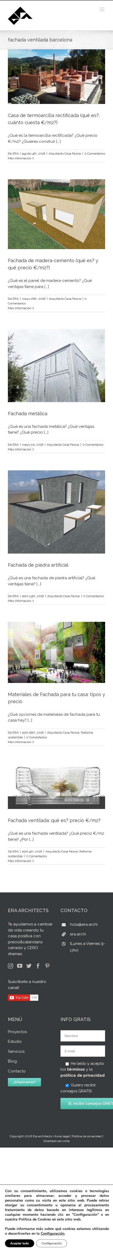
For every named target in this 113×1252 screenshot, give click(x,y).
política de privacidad (82, 1075)
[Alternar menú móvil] (102, 9)
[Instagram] (10, 966)
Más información (19, 158)
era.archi (78, 934)
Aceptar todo (19, 1243)
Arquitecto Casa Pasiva (65, 153)
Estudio (15, 1041)
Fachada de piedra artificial (38, 565)
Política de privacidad (87, 1136)
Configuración (52, 1233)
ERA (16, 153)
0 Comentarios (94, 153)
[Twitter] (29, 966)
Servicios (16, 1051)
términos (76, 1069)
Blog (12, 1061)
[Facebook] (38, 966)
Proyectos (17, 1031)
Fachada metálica (27, 413)
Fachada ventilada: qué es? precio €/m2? (54, 820)
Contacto (17, 1071)
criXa (66, 1141)
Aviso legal (62, 1136)
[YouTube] (19, 966)
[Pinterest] (47, 966)
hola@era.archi (84, 924)
